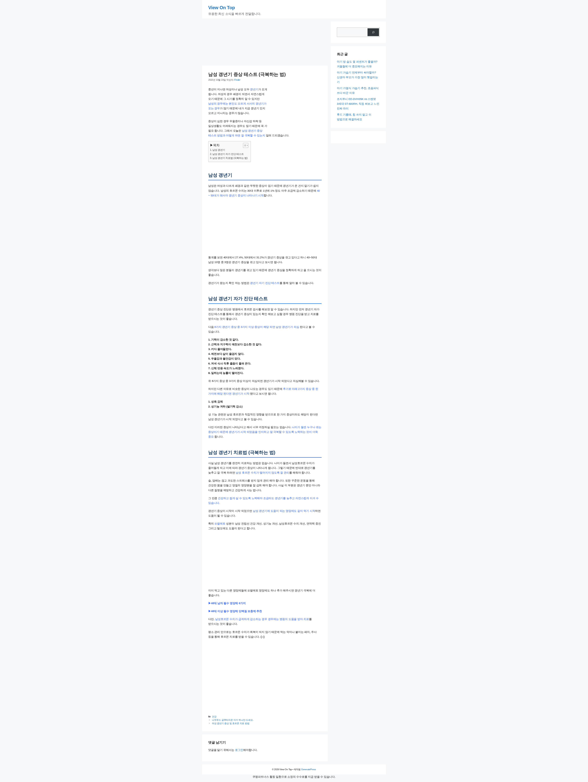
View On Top (221, 7)
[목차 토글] (244, 145)
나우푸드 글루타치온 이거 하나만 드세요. (232, 720)
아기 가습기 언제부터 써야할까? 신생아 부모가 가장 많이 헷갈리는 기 (357, 77)
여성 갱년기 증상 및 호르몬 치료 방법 (230, 723)
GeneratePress (308, 769)
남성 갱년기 (218, 150)
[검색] (373, 32)
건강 (214, 716)
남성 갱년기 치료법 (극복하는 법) (230, 158)
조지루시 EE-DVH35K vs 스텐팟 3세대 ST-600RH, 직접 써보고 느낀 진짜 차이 (358, 104)
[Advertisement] (265, 42)
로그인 (239, 750)
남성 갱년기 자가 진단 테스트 (228, 154)
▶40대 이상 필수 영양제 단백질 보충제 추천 (235, 611)
